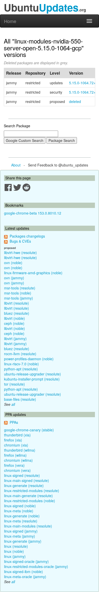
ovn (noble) (13, 262)
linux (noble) (14, 551)
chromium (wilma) (18, 460)
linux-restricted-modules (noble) (29, 500)
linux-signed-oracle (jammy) (26, 561)
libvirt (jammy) (15, 338)
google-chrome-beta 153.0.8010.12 (32, 213)
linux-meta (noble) (18, 510)
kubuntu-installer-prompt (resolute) (32, 379)
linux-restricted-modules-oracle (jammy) (36, 566)
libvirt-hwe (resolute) (20, 252)
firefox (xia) (13, 439)
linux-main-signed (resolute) (26, 480)
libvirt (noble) (14, 318)
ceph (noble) (14, 323)
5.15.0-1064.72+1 (83, 82)
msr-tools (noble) (17, 292)
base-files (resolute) (20, 399)
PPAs (14, 422)
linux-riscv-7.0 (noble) (21, 363)
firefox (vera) (14, 465)
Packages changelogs (27, 236)
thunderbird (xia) (17, 434)
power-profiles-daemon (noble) (29, 358)
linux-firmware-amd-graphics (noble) (33, 272)
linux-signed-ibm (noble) (23, 571)
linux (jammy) (15, 556)
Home (10, 21)
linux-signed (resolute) (22, 475)
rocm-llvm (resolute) (20, 353)
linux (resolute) (16, 546)
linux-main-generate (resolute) (28, 495)
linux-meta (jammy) (19, 536)
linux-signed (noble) (20, 505)
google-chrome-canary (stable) (29, 429)
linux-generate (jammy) (22, 541)
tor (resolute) (14, 384)
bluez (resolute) (16, 313)
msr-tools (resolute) (19, 287)
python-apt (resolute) (21, 368)
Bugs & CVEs (20, 241)
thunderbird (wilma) (19, 450)
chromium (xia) (16, 445)
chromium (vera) (17, 470)
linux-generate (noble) (22, 515)
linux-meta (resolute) (20, 520)
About (16, 164)
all (13, 404)
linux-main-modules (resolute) (28, 525)
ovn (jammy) (14, 277)
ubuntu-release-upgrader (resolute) (32, 373)
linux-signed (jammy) (21, 531)
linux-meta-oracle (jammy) (25, 576)
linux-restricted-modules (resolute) (31, 490)
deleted (75, 101)
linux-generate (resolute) (24, 485)
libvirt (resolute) (16, 303)
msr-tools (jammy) (18, 298)
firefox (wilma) (15, 455)
